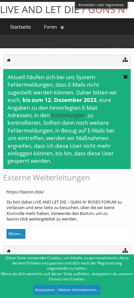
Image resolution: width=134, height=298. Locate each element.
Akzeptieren (45, 289)
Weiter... (15, 233)
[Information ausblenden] (125, 76)
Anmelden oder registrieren (101, 4)
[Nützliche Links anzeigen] (125, 59)
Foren (50, 26)
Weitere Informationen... (78, 289)
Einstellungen (68, 115)
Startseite (20, 26)
